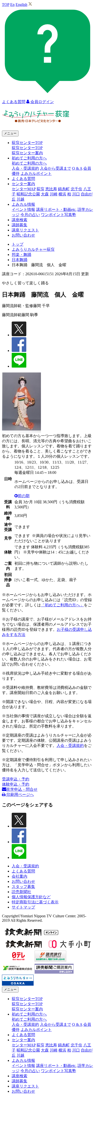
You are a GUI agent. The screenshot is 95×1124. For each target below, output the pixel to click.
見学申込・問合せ (22, 789)
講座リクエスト (25, 230)
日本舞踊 (19, 260)
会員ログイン (41, 102)
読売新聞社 (21, 892)
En (12, 4)
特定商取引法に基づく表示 (35, 902)
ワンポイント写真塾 (58, 215)
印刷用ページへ (20, 794)
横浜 (62, 194)
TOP (5, 4)
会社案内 (19, 876)
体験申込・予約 (15, 784)
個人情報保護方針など (31, 897)
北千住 (76, 189)
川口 (76, 194)
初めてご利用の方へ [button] (29, 158)
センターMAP (24, 189)
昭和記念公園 (28, 194)
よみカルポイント (36, 173)
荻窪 (40, 189)
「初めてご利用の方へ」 (62, 605)
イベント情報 (23, 209)
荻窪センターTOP (27, 148)
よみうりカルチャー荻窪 (33, 249)
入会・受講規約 (25, 168)
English (21, 4)
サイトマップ (23, 907)
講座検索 (19, 220)
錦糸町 (64, 189)
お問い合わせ (23, 235)
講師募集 (19, 225)
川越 (20, 199)
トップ (17, 244)
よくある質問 (23, 179)
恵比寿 (51, 189)
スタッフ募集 (23, 887)
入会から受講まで (55, 168)
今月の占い (30, 215)
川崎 (53, 194)
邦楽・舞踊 (21, 254)
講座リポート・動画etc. (56, 209)
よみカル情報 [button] (23, 204)
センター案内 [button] (23, 184)
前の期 (23, 496)
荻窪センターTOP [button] (27, 143)
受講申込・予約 (15, 779)
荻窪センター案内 (27, 153)
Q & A (77, 168)
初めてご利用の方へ (29, 163)
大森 (45, 194)
